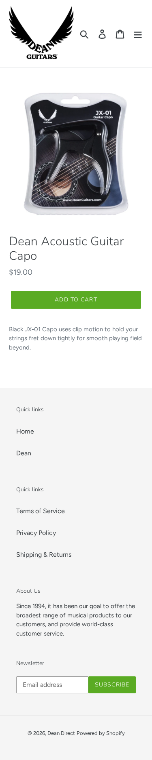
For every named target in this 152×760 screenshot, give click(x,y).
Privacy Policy (36, 533)
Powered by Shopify (101, 733)
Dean (23, 453)
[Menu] (138, 34)
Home (25, 431)
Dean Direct (61, 733)
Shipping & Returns (43, 554)
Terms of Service (40, 511)
